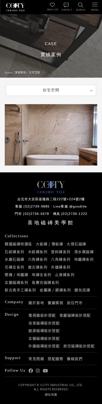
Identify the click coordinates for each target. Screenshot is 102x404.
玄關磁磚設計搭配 (44, 338)
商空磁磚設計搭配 (79, 346)
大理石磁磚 (76, 244)
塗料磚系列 (61, 251)
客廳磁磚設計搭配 (75, 315)
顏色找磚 (82, 290)
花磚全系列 (14, 267)
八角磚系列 (61, 259)
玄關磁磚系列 (16, 282)
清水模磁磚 (84, 251)
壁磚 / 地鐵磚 (16, 274)
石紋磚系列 (14, 251)
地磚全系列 (41, 274)
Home (8, 72)
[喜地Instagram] (38, 370)
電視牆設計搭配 (42, 315)
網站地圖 (51, 394)
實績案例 (20, 72)
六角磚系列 (38, 259)
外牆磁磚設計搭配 (44, 346)
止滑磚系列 (65, 274)
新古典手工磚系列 (20, 290)
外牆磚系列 (61, 267)
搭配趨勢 (55, 358)
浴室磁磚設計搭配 (44, 323)
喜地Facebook (30, 370)
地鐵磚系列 (84, 259)
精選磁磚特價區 (18, 244)
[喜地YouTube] (45, 370)
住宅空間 (34, 72)
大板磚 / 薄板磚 (49, 244)
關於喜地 (36, 302)
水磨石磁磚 (14, 259)
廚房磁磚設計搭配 (44, 330)
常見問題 (36, 358)
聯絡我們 (75, 358)
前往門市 (75, 302)
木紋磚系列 (38, 251)
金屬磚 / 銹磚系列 (55, 290)
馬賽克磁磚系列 (45, 282)
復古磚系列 (38, 267)
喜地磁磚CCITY (15, 7)
